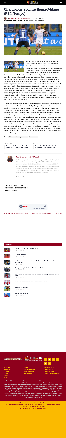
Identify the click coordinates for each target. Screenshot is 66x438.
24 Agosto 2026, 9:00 (20, 269)
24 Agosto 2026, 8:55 (20, 277)
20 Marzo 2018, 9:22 (39, 18)
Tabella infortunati (49, 371)
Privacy (6, 375)
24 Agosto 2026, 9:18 (20, 250)
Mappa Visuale (28, 373)
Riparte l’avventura (21, 287)
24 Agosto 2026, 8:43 (20, 289)
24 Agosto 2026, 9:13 (20, 256)
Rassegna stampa (22, 137)
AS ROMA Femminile (29, 369)
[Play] (21, 206)
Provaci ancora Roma (21, 293)
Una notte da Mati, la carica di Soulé (26, 248)
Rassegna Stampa (22, 20)
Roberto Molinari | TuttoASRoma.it (19, 18)
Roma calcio (33, 137)
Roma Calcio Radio (29, 371)
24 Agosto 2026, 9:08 (20, 264)
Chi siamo (6, 371)
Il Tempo (14, 20)
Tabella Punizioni (49, 369)
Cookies (6, 377)
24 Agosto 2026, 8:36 (20, 295)
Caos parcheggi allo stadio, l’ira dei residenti (29, 268)
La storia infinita (20, 254)
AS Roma (8, 20)
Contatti (6, 373)
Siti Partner (7, 367)
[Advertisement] (33, 229)
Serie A (26, 367)
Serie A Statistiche (49, 367)
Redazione (7, 369)
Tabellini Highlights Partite (51, 373)
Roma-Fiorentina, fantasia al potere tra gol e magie (31, 281)
